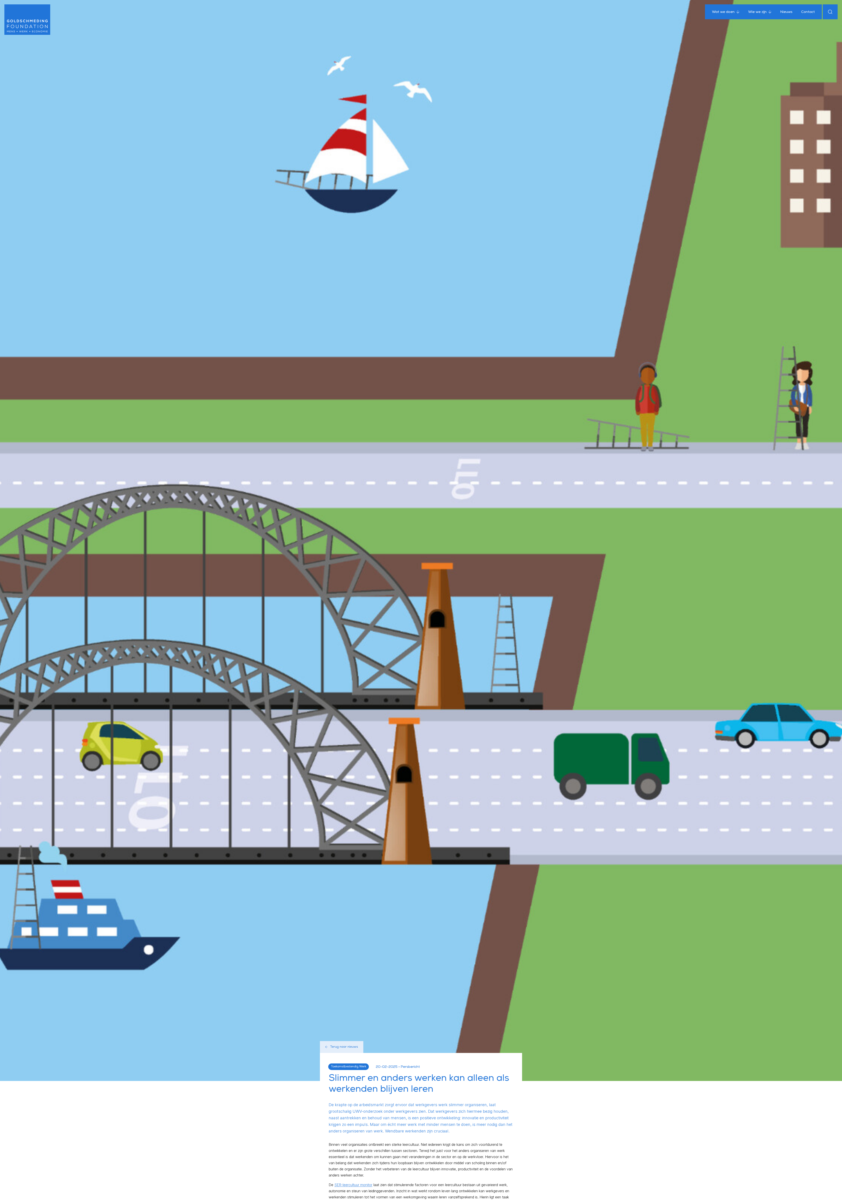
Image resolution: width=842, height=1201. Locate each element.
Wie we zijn (757, 12)
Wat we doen (723, 12)
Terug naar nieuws (344, 1047)
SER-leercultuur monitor (353, 1185)
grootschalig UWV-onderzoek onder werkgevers (373, 1111)
